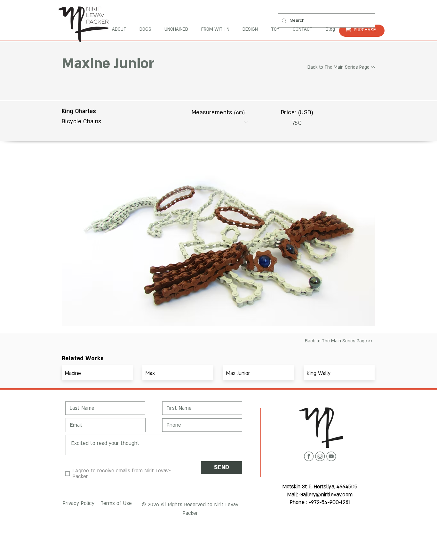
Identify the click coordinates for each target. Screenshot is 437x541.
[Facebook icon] (309, 456)
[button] (77, 503)
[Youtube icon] (331, 456)
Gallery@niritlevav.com (326, 494)
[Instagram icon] (320, 456)
